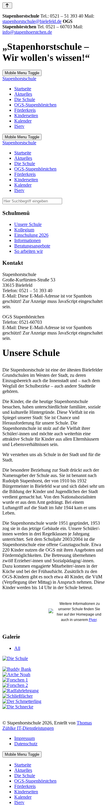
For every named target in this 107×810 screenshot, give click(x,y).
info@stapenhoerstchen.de (27, 32)
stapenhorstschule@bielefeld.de (32, 21)
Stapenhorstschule (19, 78)
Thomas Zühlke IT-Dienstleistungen (47, 725)
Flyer (93, 620)
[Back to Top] (7, 5)
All (17, 648)
